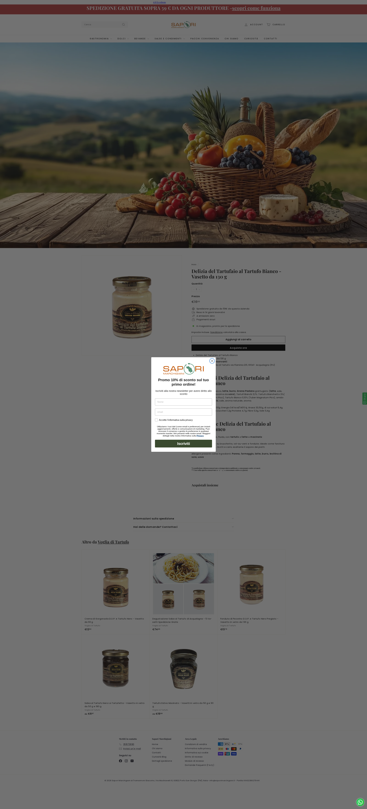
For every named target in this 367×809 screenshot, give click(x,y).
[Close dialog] (212, 360)
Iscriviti (183, 443)
